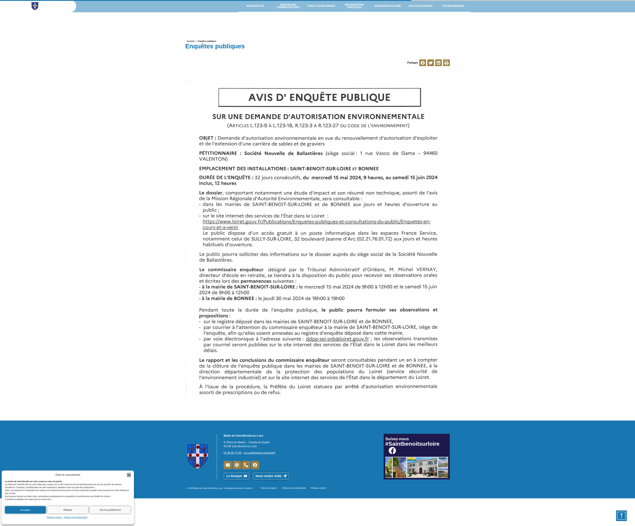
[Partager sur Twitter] (430, 62)
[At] (237, 465)
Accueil (190, 41)
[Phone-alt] (246, 465)
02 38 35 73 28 (232, 452)
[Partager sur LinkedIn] (438, 62)
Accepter (25, 509)
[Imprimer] (446, 62)
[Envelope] (228, 465)
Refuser (68, 509)
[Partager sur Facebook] (422, 62)
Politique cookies (54, 517)
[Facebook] (255, 465)
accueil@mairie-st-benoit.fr (259, 452)
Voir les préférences (110, 509)
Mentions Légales (269, 488)
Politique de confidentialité (75, 517)
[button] (129, 474)
